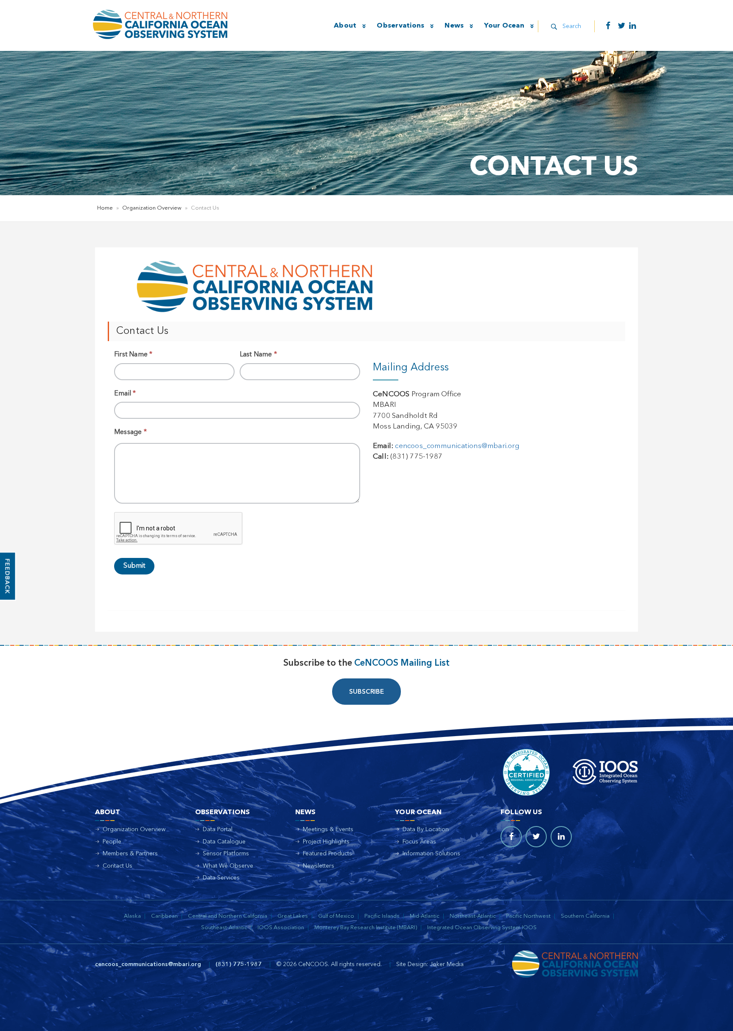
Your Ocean (504, 25)
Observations (400, 25)
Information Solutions (431, 854)
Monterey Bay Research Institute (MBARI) (365, 927)
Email (125, 393)
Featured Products (327, 854)
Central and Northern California (227, 916)
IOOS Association (280, 927)
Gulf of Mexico (336, 916)
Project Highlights (326, 842)
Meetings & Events (328, 829)
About (345, 25)
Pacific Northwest (528, 916)
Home (105, 208)
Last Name (258, 354)
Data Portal (217, 829)
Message (130, 432)
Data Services (221, 878)
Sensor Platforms (226, 854)
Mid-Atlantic (424, 916)
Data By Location (426, 829)
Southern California (585, 916)
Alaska (132, 916)
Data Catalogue (224, 842)
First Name (133, 354)
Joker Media (447, 964)
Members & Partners (130, 854)
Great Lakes (292, 916)
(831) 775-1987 (238, 964)
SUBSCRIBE (366, 692)
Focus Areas (419, 842)
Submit (134, 566)
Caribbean (164, 916)
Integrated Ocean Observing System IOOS (482, 927)
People (112, 842)
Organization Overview (152, 208)
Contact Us (117, 866)
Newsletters (318, 866)
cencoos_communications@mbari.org (457, 446)
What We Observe (228, 866)
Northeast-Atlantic (473, 916)
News (454, 25)
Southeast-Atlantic (224, 927)
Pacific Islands (382, 916)
